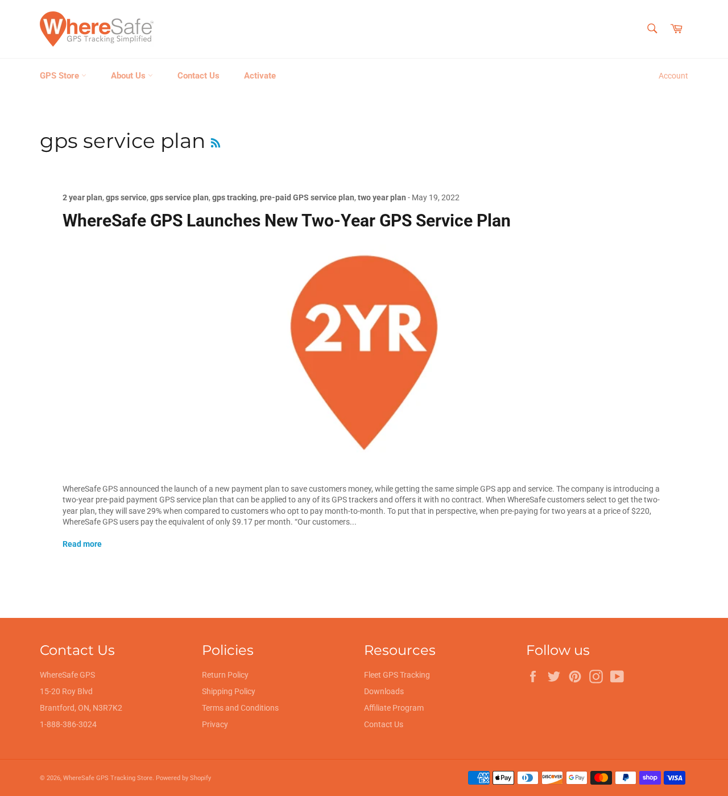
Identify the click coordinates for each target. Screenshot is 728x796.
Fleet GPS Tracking (397, 674)
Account (673, 75)
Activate (260, 76)
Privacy (215, 724)
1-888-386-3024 (68, 724)
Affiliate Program (394, 707)
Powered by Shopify (183, 778)
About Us (129, 76)
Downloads (384, 691)
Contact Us (198, 76)
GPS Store (60, 76)
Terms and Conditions (240, 707)
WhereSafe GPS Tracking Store (107, 778)
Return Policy (225, 674)
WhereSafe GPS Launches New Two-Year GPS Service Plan (287, 220)
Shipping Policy (228, 691)
